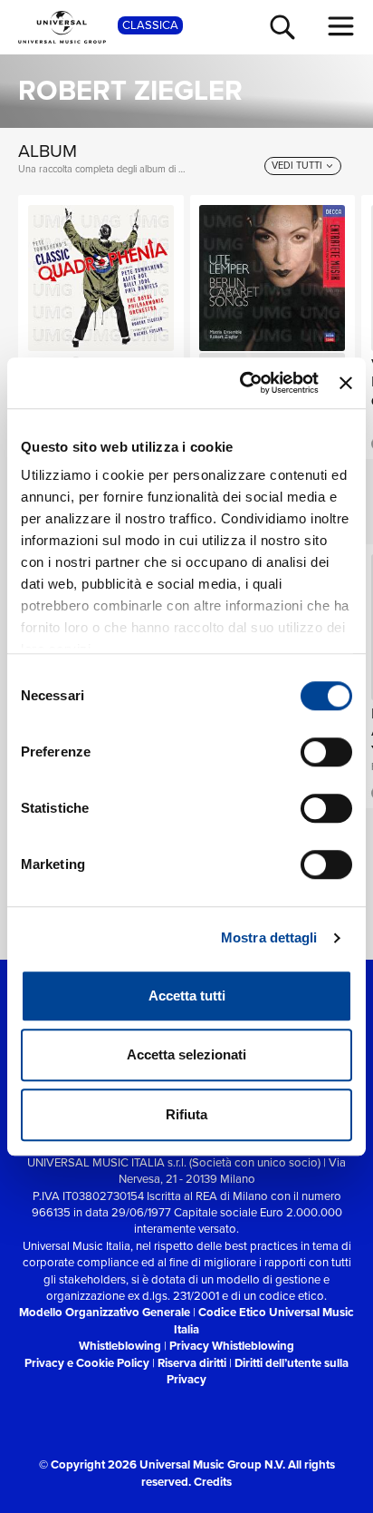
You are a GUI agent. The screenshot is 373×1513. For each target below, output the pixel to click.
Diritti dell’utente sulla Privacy (258, 1371)
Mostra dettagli (269, 937)
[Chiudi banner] (346, 382)
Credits (213, 1481)
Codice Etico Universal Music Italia (264, 1320)
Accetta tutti (186, 995)
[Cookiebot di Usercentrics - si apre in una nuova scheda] (242, 383)
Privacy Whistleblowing (231, 1345)
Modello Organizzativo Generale (104, 1312)
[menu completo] (341, 26)
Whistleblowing (120, 1345)
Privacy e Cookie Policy (86, 1362)
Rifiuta (186, 1114)
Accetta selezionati (186, 1054)
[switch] (326, 751)
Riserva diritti (192, 1362)
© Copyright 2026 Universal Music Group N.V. (162, 1464)
